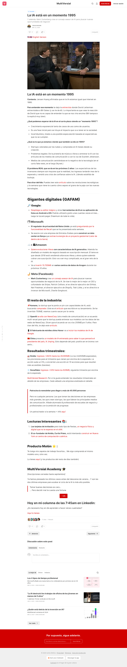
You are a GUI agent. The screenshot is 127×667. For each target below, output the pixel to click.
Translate (31, 11)
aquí (63, 412)
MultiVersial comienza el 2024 (37, 612)
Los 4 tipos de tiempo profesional (42, 578)
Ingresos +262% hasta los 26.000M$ (53, 356)
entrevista (66, 107)
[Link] (24, 94)
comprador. (42, 308)
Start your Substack (56, 658)
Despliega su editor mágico (43, 210)
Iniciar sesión (118, 4)
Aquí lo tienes (33, 513)
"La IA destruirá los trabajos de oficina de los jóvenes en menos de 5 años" (52, 594)
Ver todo (32, 623)
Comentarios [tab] (33, 548)
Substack (53, 663)
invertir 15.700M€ (43, 265)
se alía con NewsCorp (47, 316)
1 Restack (50, 519)
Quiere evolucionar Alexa (42, 249)
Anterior (35, 534)
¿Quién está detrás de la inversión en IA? (45, 609)
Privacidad (60, 653)
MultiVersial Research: (37, 378)
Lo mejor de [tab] (32, 572)
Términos (68, 653)
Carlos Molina (36, 25)
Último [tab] (40, 572)
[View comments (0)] (37, 32)
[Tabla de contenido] (2, 333)
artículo (62, 182)
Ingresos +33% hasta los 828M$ (55, 370)
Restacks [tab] (42, 548)
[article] (63, 583)
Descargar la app (73, 658)
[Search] (92, 4)
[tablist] (36, 548)
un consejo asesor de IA (62, 278)
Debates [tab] (47, 572)
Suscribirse (105, 4)
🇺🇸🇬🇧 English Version (36, 37)
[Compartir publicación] (97, 4)
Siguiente (91, 534)
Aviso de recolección (79, 653)
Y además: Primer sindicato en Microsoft (41, 599)
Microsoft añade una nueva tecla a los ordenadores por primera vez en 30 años (52, 582)
